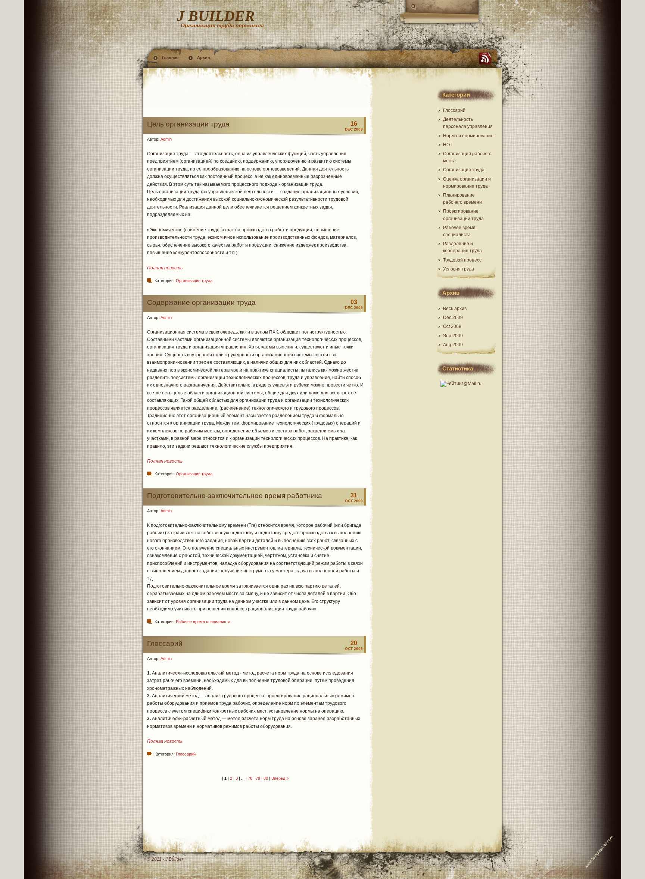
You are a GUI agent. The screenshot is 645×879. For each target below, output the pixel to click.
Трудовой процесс (462, 260)
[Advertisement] (255, 98)
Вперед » (280, 778)
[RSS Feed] (485, 58)
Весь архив (455, 308)
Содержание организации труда (201, 302)
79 (258, 778)
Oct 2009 (452, 326)
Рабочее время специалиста (203, 621)
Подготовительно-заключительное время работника (234, 496)
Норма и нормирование (468, 135)
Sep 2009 (453, 335)
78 (250, 778)
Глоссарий (165, 643)
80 (266, 778)
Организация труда (194, 280)
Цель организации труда (188, 124)
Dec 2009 (453, 317)
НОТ (447, 144)
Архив (203, 57)
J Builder (216, 15)
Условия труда (458, 269)
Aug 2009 (453, 344)
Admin (166, 139)
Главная (170, 57)
